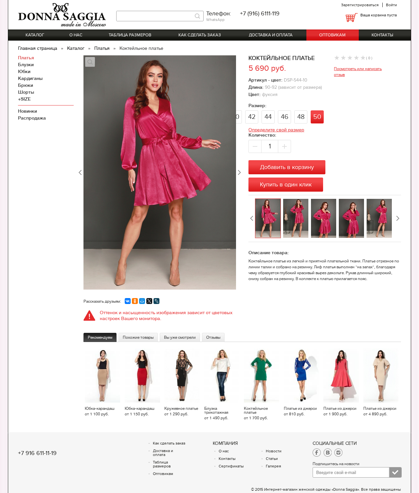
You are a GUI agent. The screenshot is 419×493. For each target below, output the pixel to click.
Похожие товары (138, 337)
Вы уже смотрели (180, 337)
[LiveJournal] (156, 301)
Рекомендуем (100, 337)
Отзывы (213, 337)
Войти (391, 5)
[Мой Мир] (142, 301)
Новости (274, 451)
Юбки (24, 71)
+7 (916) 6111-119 (260, 13)
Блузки (26, 64)
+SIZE (24, 99)
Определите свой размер (276, 129)
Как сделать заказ (199, 35)
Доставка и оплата (271, 35)
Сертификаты (231, 466)
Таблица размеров (130, 35)
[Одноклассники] (135, 301)
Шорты (26, 92)
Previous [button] (251, 218)
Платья (102, 48)
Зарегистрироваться (360, 5)
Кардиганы (30, 78)
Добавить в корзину (287, 167)
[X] (149, 301)
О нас (75, 35)
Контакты (382, 35)
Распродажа (32, 118)
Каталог (35, 35)
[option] (269, 218)
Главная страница (38, 48)
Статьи (272, 458)
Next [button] (397, 218)
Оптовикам (332, 35)
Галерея (273, 466)
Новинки (27, 111)
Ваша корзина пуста (378, 15)
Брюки (25, 85)
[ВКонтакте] (128, 301)
